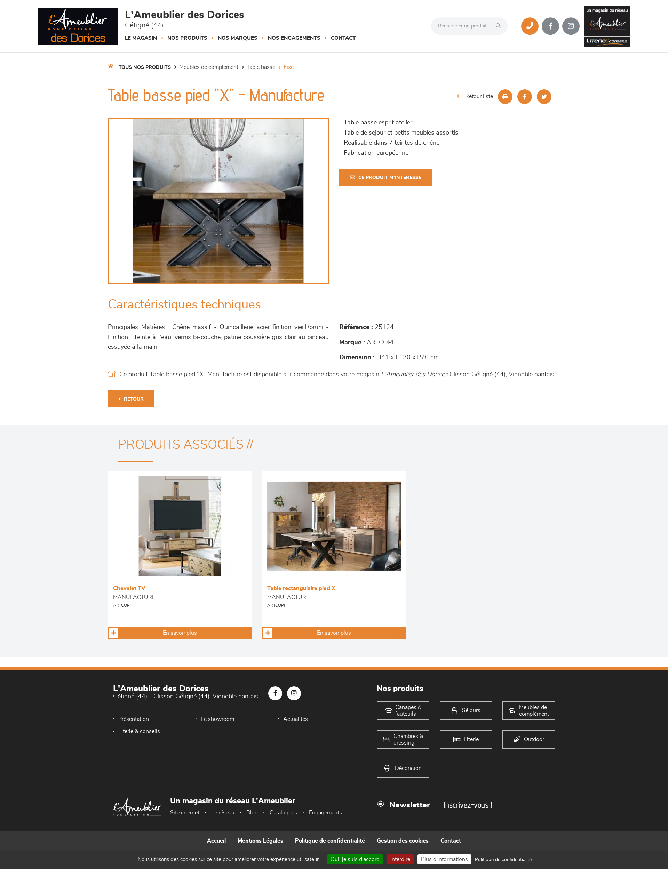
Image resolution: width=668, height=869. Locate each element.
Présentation (133, 719)
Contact (343, 38)
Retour (134, 399)
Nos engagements (294, 38)
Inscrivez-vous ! (468, 805)
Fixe (289, 67)
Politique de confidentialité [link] (503, 859)
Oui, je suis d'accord (355, 859)
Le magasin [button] (141, 38)
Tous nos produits (145, 67)
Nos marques (237, 38)
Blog (252, 812)
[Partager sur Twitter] (544, 96)
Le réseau (222, 812)
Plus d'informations (444, 859)
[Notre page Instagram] (571, 26)
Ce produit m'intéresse (389, 177)
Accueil (216, 841)
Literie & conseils (139, 731)
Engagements (325, 812)
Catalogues (283, 812)
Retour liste (479, 96)
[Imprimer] (505, 96)
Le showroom (217, 719)
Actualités (295, 719)
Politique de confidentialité (330, 841)
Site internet (184, 812)
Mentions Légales (260, 841)
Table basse (261, 67)
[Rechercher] (500, 26)
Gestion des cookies (403, 841)
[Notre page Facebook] (550, 26)
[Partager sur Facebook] (524, 96)
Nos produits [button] (187, 38)
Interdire (400, 859)
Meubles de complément (208, 67)
